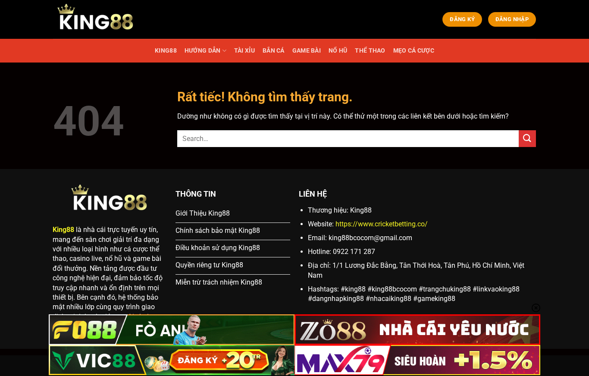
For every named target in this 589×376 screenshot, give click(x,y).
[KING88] (96, 19)
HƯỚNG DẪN (203, 50)
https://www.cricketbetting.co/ (381, 224)
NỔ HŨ (338, 50)
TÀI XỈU (244, 50)
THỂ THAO (370, 50)
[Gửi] (527, 138)
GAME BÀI (306, 50)
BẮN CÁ (274, 50)
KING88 (166, 50)
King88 (63, 230)
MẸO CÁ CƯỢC (413, 50)
